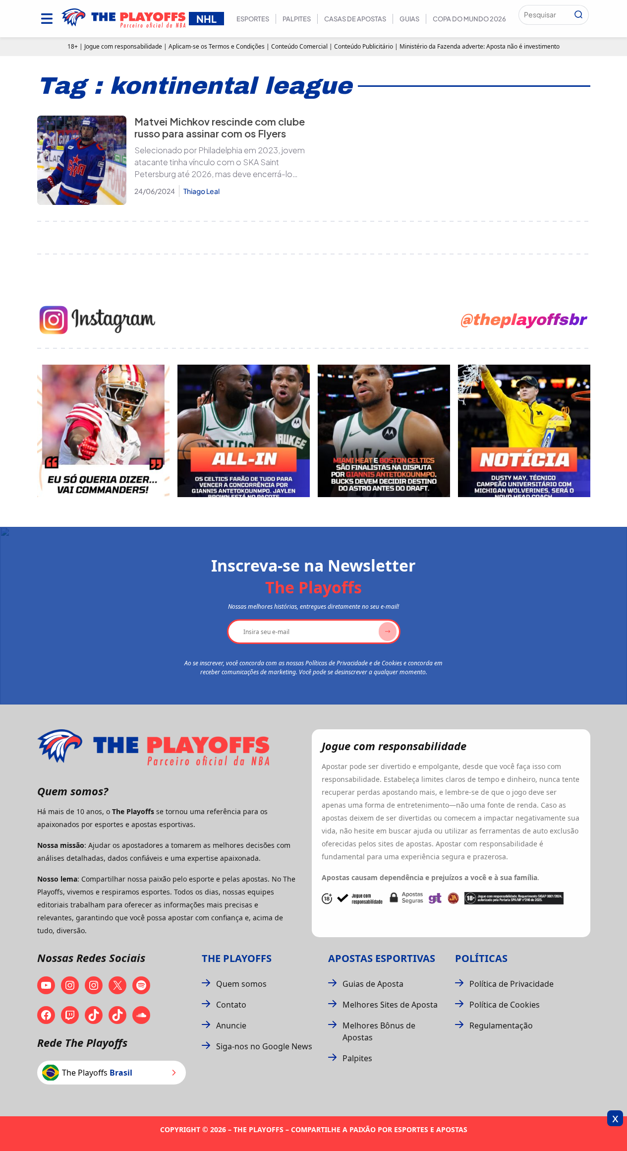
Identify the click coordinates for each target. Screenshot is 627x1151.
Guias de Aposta (372, 983)
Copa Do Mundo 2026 (469, 19)
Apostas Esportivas (381, 958)
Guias (409, 19)
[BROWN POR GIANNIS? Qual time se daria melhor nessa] (243, 431)
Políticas (481, 958)
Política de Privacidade (511, 983)
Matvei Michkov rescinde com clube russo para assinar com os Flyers (219, 127)
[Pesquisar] (578, 14)
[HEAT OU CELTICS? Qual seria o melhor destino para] (384, 431)
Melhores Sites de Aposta (390, 1004)
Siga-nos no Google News (264, 1046)
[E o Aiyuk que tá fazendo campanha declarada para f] (103, 431)
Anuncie (231, 1025)
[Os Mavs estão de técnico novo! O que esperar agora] (524, 431)
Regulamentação (501, 1025)
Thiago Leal (201, 191)
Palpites (297, 19)
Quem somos (241, 983)
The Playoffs (237, 958)
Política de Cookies (504, 1004)
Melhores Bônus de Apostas (378, 1031)
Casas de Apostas (355, 19)
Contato (231, 1004)
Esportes (252, 19)
